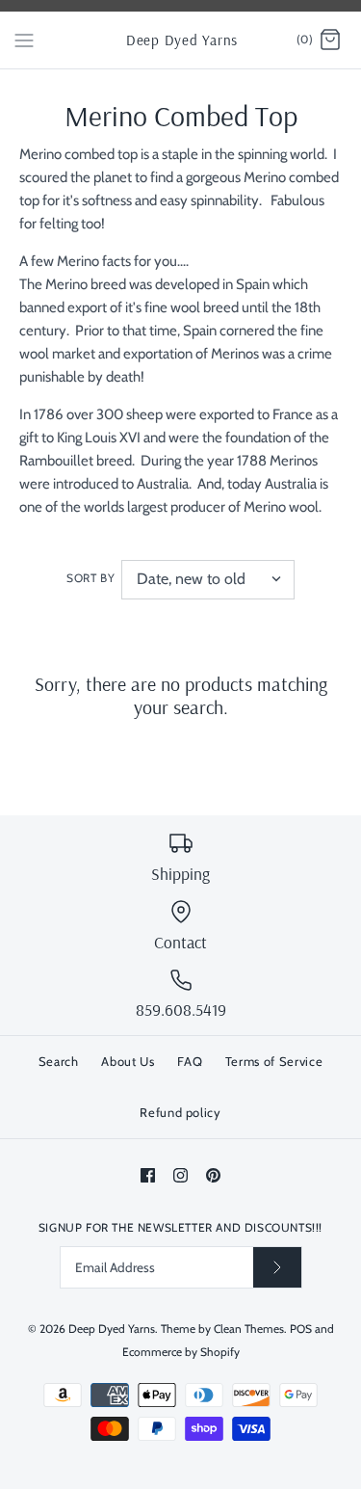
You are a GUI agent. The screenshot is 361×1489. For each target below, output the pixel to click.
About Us (127, 1061)
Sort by (90, 578)
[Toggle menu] (24, 39)
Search (59, 1061)
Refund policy (180, 1112)
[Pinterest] (213, 1175)
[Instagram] (180, 1175)
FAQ (189, 1061)
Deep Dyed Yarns (111, 1328)
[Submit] (277, 1267)
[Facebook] (148, 1175)
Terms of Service (273, 1061)
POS (301, 1328)
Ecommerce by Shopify (181, 1351)
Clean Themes (249, 1328)
